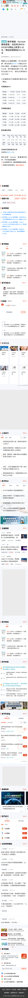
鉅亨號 (14, 989)
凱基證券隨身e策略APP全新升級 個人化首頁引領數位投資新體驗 (4, 353)
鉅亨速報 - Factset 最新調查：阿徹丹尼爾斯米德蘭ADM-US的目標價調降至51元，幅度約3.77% (15, 334)
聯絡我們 (21, 992)
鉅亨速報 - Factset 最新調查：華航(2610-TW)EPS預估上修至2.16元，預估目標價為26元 (24, 373)
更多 (25, 437)
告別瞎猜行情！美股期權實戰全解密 (14, 162)
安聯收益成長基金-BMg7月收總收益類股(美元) (11, 728)
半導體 (7, 838)
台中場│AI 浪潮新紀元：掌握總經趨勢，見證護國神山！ (16, 254)
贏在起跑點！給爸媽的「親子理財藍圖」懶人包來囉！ (13, 195)
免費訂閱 (23, 968)
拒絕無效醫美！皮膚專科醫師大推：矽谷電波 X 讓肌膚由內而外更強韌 (24, 353)
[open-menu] (1, 6)
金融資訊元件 (14, 992)
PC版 (3, 989)
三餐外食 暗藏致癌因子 (4, 373)
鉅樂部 (19, 989)
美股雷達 (9, 532)
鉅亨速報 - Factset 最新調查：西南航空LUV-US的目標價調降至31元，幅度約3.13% (15, 325)
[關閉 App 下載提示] (1, 2)
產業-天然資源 (9, 757)
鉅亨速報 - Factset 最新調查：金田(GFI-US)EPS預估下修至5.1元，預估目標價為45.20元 (13, 231)
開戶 (25, 729)
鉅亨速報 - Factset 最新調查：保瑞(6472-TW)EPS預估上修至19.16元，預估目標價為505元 (14, 373)
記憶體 (7, 829)
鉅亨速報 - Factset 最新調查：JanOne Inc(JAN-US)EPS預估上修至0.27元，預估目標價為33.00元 (14, 224)
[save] (20, 9)
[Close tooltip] (23, 13)
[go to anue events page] (20, 6)
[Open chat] (25, 9)
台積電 (7, 833)
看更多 (24, 243)
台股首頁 (17, 198)
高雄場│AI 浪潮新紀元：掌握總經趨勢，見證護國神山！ (16, 277)
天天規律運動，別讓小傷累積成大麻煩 (14, 353)
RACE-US (15, 63)
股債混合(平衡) (10, 731)
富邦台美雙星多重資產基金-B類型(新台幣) (11, 736)
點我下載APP (20, 165)
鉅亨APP (8, 989)
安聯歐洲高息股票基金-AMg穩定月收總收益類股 (12, 745)
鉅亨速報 (5, 37)
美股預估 (11, 37)
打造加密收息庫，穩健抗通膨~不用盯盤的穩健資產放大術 (16, 269)
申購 (25, 738)
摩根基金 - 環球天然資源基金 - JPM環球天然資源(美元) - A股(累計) (11, 754)
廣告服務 (6, 992)
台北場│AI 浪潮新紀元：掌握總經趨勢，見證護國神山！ (16, 262)
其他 (7, 749)
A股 (7, 544)
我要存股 (23, 198)
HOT (8, 253)
